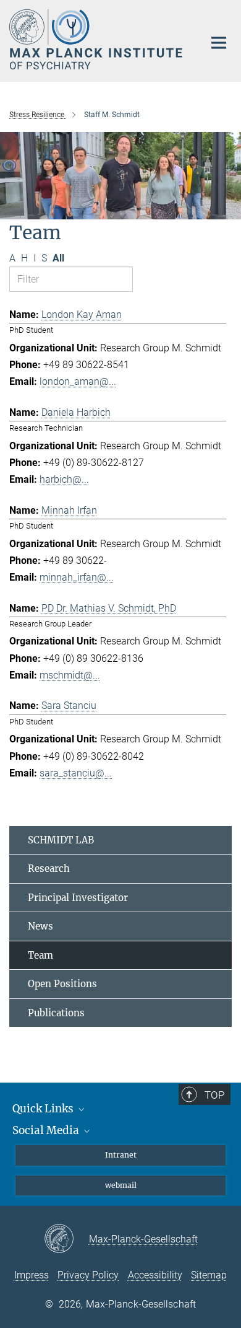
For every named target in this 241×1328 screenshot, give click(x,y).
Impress (31, 1275)
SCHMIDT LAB (61, 840)
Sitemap (209, 1275)
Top (214, 1095)
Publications (56, 1013)
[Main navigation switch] (218, 42)
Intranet (121, 1154)
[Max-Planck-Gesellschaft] (66, 1239)
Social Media (47, 1130)
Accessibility (155, 1275)
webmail (121, 1185)
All (58, 258)
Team (40, 955)
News (40, 926)
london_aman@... (78, 381)
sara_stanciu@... (76, 773)
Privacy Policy (88, 1275)
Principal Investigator (78, 898)
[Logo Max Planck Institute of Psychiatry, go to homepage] (97, 39)
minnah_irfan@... (77, 577)
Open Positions (62, 984)
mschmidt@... (70, 675)
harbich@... (64, 479)
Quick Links (44, 1108)
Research (49, 868)
